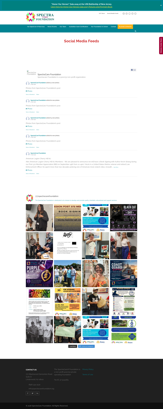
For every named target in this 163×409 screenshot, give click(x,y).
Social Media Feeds (112, 13)
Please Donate (125, 26)
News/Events (52, 26)
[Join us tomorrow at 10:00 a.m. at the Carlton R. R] (95, 217)
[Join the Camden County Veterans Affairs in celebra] (67, 245)
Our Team (63, 26)
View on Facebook (30, 94)
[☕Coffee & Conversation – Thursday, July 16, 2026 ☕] (67, 329)
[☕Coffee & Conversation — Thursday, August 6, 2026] (123, 245)
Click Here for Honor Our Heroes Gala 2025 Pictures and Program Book (81, 7)
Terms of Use (87, 375)
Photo (30, 91)
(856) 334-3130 (34, 385)
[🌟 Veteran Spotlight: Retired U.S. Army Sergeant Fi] (95, 273)
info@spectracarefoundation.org (40, 389)
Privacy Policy (87, 369)
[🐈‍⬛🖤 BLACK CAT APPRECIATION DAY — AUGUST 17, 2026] (123, 217)
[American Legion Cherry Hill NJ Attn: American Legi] (67, 217)
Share (37, 94)
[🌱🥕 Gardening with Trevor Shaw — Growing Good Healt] (95, 245)
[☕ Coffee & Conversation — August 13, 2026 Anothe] (39, 245)
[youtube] (129, 13)
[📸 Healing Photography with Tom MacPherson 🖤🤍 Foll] (39, 329)
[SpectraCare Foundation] (31, 72)
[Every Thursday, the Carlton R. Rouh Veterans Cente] (95, 301)
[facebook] (124, 13)
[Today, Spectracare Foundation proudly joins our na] (123, 273)
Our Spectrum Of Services (36, 26)
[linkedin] (132, 13)
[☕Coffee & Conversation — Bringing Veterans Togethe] (39, 217)
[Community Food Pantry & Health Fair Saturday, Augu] (39, 301)
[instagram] (126, 13)
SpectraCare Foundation (38, 82)
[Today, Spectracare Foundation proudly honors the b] (39, 273)
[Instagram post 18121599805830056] (123, 301)
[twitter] (135, 13)
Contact (113, 26)
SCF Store (102, 13)
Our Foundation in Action (99, 26)
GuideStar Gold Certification (78, 26)
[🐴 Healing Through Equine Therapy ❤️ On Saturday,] (67, 273)
